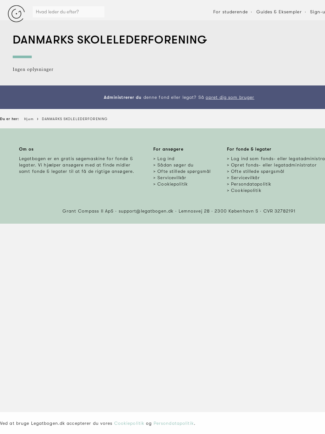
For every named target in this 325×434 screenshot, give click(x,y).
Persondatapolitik (174, 423)
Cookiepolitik (129, 423)
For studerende (230, 11)
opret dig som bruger (230, 97)
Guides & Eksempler (279, 11)
